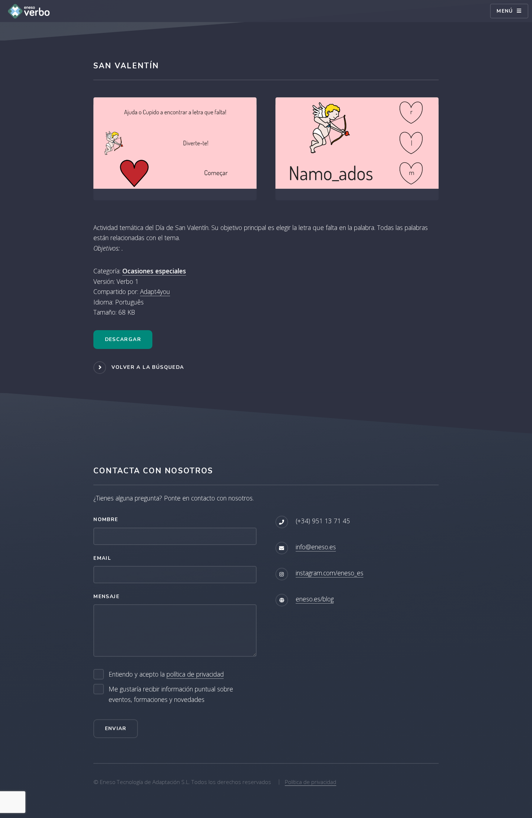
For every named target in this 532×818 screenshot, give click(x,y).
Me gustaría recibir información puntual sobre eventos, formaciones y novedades (171, 694)
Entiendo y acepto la (166, 674)
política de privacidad (195, 674)
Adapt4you (155, 291)
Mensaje (106, 596)
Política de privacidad (310, 781)
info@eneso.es (316, 546)
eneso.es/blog (315, 599)
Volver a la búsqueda (147, 367)
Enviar (116, 728)
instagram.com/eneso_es (329, 572)
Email (102, 558)
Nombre (105, 519)
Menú (505, 11)
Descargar (123, 339)
